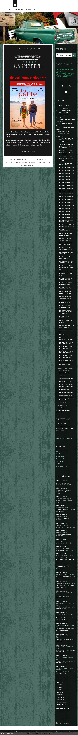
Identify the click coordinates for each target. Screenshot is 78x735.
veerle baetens (28, 164)
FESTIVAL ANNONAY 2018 (66, 199)
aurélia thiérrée (29, 165)
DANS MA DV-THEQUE (65, 381)
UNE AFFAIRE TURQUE (63, 499)
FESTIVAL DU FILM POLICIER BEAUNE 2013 (66, 234)
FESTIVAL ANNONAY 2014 (66, 188)
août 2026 (60, 682)
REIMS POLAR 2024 (65, 365)
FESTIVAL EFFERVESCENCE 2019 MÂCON (65, 288)
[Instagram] (69, 86)
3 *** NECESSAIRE (22, 159)
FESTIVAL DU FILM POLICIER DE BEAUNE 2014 (66, 248)
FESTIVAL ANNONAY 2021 (66, 208)
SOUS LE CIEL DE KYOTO (64, 548)
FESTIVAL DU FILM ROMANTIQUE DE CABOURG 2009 (66, 273)
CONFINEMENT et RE (63, 131)
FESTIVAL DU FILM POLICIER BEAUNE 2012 (66, 230)
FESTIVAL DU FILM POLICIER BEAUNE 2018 (66, 239)
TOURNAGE (62, 402)
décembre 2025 (61, 702)
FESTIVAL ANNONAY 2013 (66, 185)
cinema (29, 162)
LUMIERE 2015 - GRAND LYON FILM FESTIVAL (66, 342)
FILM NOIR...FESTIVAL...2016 (66, 338)
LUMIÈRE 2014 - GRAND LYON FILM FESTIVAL (66, 361)
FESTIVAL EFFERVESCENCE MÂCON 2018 (65, 301)
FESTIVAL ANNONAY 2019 (66, 202)
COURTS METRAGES (63, 134)
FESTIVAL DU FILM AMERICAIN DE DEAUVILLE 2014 (66, 225)
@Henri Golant (60, 625)
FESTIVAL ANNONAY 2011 (66, 179)
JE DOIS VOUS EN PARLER (65, 368)
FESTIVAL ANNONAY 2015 (66, 191)
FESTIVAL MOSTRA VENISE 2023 (66, 321)
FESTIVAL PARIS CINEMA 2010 (66, 330)
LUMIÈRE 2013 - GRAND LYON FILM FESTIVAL (66, 356)
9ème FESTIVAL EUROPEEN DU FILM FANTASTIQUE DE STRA (66, 158)
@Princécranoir (60, 603)
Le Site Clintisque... (61, 423)
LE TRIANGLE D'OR (62, 516)
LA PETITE (28, 66)
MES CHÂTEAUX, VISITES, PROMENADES (66, 398)
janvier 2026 (60, 699)
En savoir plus (9, 733)
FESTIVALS (61, 136)
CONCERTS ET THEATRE (66, 379)
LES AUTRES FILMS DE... (66, 392)
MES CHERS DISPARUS (65, 395)
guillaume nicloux (21, 162)
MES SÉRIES (61, 408)
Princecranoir (59, 592)
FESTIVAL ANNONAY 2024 (66, 214)
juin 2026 (59, 687)
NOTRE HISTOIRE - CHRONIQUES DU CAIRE (64, 556)
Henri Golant (60, 461)
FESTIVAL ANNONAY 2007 (66, 167)
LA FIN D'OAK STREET (63, 483)
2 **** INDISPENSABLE (64, 110)
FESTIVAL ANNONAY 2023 (66, 211)
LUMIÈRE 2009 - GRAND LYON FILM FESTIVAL (66, 352)
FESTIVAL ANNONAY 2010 (66, 176)
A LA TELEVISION (64, 370)
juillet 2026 (60, 685)
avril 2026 (60, 692)
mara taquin (46, 162)
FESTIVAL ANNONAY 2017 (66, 197)
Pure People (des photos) (63, 426)
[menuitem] (8, 9)
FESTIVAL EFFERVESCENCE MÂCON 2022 (65, 306)
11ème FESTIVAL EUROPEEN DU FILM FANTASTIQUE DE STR (66, 146)
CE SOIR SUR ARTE (62, 508)
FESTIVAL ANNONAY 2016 (66, 194)
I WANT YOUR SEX (62, 525)
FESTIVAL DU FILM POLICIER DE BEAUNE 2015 (66, 252)
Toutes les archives (63, 708)
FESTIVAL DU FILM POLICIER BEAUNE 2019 (66, 243)
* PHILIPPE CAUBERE (63, 105)
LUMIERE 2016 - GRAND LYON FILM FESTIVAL (66, 347)
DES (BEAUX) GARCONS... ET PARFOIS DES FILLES (66, 385)
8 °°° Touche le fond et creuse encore (65, 128)
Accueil (8, 9)
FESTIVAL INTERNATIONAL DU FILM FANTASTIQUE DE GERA (66, 311)
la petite (12, 162)
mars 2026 (60, 694)
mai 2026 (59, 689)
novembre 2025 (61, 704)
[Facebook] (62, 86)
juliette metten (17, 164)
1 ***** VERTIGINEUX (64, 108)
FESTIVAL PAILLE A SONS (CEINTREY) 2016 (66, 326)
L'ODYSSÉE (59, 541)
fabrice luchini (36, 162)
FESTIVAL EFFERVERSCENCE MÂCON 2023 (65, 283)
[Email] (15, 3)
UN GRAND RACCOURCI (63, 490)
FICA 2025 (62, 334)
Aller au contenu (6, 2)
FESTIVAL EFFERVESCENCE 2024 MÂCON (65, 292)
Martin (58, 574)
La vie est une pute (63, 405)
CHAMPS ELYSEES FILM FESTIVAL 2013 (65, 163)
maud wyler (8, 164)
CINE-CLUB (62, 376)
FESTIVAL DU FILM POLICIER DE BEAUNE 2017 (66, 262)
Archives (19, 9)
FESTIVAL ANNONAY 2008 (66, 170)
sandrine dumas (38, 164)
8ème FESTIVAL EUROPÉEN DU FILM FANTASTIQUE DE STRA (66, 152)
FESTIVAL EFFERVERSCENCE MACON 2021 (65, 279)
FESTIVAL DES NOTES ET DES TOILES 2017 (66, 221)
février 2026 (60, 697)
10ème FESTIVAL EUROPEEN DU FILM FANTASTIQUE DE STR (66, 140)
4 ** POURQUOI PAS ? (64, 115)
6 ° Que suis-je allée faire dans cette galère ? (65, 120)
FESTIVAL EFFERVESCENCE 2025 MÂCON (65, 297)
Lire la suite (28, 152)
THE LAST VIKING (62, 532)
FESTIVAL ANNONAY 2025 (66, 217)
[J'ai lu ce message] (76, 732)
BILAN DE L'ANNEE (64, 373)
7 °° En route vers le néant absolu (64, 124)
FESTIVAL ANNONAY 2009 (66, 173)
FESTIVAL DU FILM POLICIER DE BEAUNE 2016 (66, 257)
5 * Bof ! (60, 117)
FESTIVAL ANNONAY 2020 (66, 205)
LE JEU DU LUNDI (64, 389)
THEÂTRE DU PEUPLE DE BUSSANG (64, 411)
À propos (30, 9)
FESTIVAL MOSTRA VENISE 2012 (66, 317)
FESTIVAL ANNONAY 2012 (66, 182)
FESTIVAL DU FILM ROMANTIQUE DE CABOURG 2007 (66, 267)
